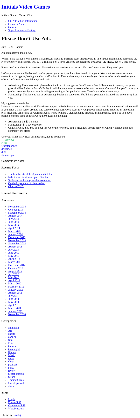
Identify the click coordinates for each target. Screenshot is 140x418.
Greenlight (14, 349)
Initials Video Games (25, 7)
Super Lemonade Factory (22, 30)
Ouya (11, 361)
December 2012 (16, 265)
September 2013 (17, 243)
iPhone (12, 352)
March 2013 (14, 261)
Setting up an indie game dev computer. (29, 180)
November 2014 (17, 206)
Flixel (11, 343)
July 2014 (13, 218)
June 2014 (13, 221)
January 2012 (15, 289)
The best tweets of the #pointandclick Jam (30, 174)
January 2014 (15, 234)
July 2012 (13, 274)
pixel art (12, 364)
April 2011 (14, 305)
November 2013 (17, 240)
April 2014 (14, 228)
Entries (14, 402)
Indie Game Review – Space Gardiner (28, 177)
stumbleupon (8, 155)
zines (11, 386)
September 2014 (17, 212)
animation (13, 327)
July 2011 (13, 295)
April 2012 (14, 280)
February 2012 (16, 286)
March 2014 (14, 231)
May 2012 (13, 277)
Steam (11, 376)
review (12, 370)
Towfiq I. (18, 415)
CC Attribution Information (23, 20)
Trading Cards (16, 379)
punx (11, 367)
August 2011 (15, 292)
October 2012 (15, 268)
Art (10, 330)
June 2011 (13, 298)
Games (12, 27)
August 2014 (15, 215)
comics (12, 336)
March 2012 (14, 283)
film (10, 339)
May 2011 (13, 302)
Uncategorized (9, 145)
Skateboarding (16, 373)
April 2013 (14, 258)
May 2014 (13, 225)
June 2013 (13, 252)
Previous (7, 139)
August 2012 (15, 271)
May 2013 (13, 255)
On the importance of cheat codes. (26, 183)
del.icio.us (6, 148)
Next (5, 142)
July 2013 (13, 249)
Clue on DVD (16, 186)
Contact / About (16, 24)
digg (3, 152)
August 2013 (15, 246)
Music (11, 355)
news (11, 358)
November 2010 (17, 314)
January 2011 (15, 311)
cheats (11, 333)
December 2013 (16, 237)
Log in (11, 399)
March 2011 (14, 308)
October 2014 (15, 209)
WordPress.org (16, 408)
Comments (16, 405)
